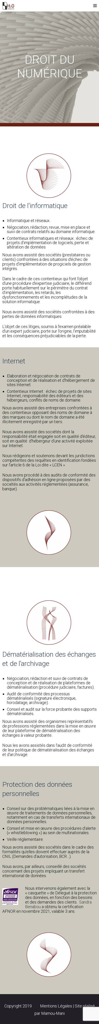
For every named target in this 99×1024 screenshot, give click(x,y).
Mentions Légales (56, 1006)
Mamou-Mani (53, 1013)
